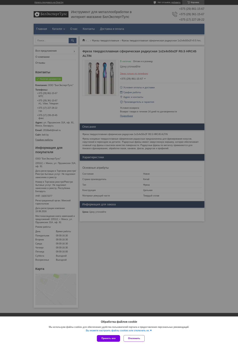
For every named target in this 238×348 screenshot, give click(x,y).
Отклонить (134, 338)
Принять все (108, 338)
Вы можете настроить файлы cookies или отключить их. (118, 330)
